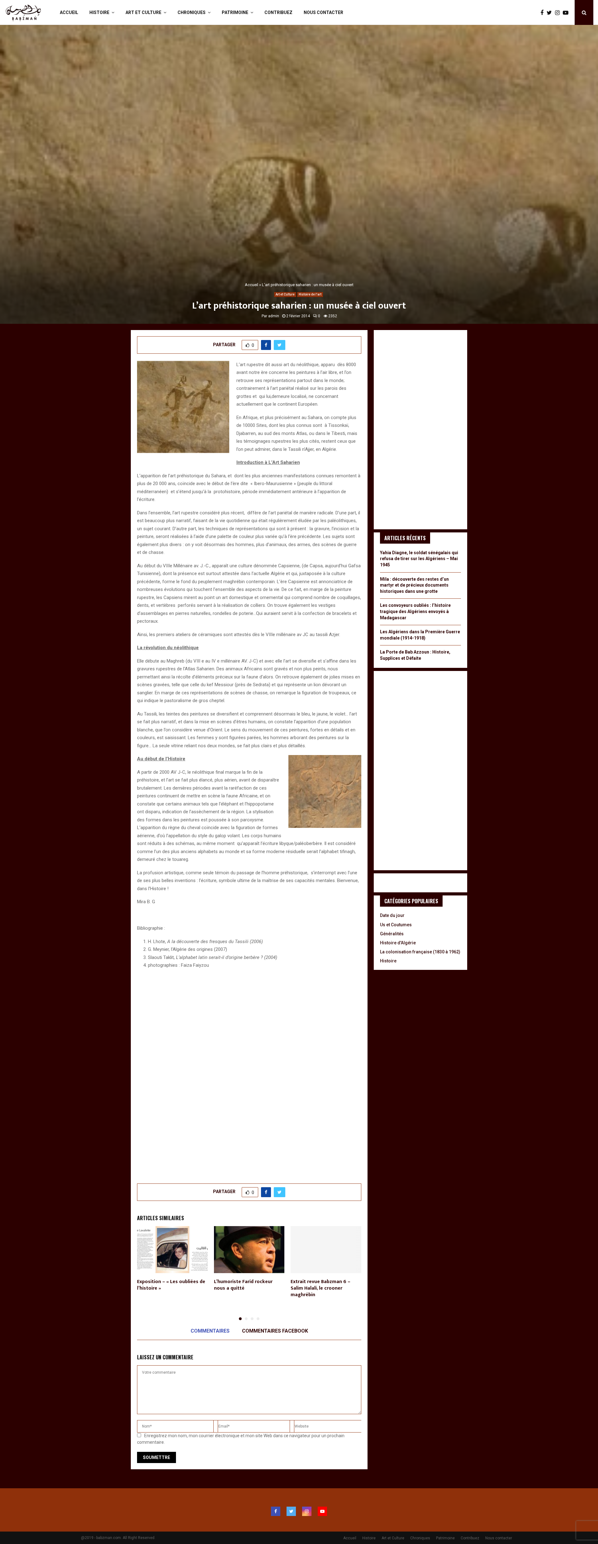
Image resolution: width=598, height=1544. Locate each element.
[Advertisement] (249, 1126)
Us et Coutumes (396, 924)
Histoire (99, 12)
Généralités (392, 933)
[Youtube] (567, 12)
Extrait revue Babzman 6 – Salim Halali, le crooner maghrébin (320, 1288)
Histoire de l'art (310, 294)
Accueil (69, 12)
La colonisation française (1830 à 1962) (420, 951)
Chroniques (192, 12)
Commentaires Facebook (275, 1331)
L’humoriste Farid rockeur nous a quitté (243, 1284)
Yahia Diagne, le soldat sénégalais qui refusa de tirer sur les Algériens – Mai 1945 (419, 558)
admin (273, 316)
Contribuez (278, 12)
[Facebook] (543, 12)
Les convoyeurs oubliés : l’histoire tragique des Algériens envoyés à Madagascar (415, 611)
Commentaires (210, 1331)
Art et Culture (143, 12)
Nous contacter (323, 12)
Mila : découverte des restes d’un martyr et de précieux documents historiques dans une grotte (414, 585)
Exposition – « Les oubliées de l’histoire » (171, 1284)
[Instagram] (559, 12)
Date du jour (392, 915)
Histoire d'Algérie (398, 942)
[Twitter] (551, 12)
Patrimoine (235, 12)
